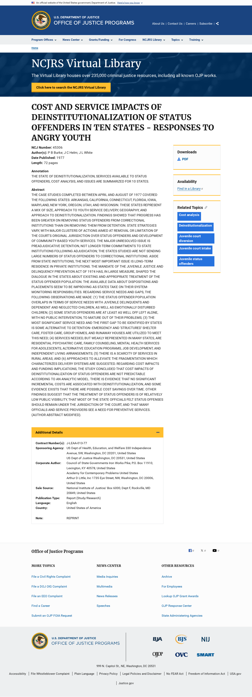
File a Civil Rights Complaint (51, 576)
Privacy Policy (108, 674)
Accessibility (17, 674)
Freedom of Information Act (206, 674)
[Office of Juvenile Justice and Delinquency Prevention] (158, 658)
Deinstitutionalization (195, 225)
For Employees (172, 586)
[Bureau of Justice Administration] (157, 642)
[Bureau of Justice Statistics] (181, 644)
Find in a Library (189, 189)
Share (220, 26)
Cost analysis (189, 215)
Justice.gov (126, 683)
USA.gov (235, 674)
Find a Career (41, 606)
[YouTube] (216, 553)
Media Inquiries (107, 576)
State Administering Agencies (182, 615)
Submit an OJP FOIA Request (52, 615)
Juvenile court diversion (190, 238)
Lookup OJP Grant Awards (180, 596)
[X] (204, 553)
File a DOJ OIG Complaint (49, 586)
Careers (191, 23)
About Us (158, 23)
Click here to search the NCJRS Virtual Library (71, 87)
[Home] (94, 20)
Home (35, 47)
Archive (167, 576)
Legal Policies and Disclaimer (141, 674)
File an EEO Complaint (47, 596)
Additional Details (49, 432)
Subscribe (205, 23)
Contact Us (175, 23)
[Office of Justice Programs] (41, 20)
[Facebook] (193, 553)
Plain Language (84, 674)
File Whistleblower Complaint (50, 674)
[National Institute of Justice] (205, 642)
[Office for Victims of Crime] (181, 657)
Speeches (103, 606)
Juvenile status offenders (190, 261)
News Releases (107, 596)
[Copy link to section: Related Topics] (205, 207)
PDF (185, 159)
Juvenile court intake (195, 248)
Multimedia (104, 586)
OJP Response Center (177, 606)
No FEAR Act (174, 674)
